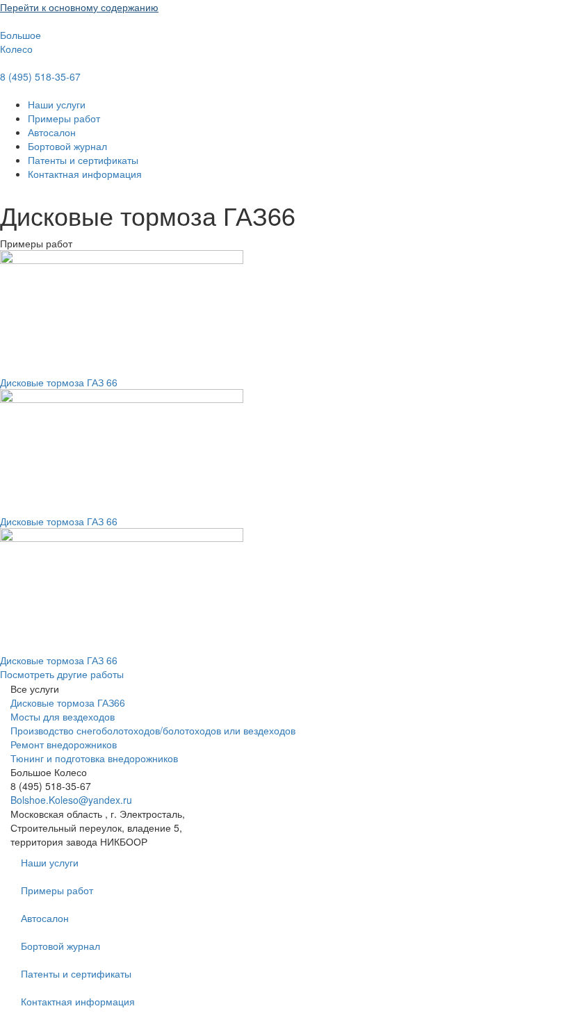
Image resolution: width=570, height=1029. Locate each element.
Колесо (16, 49)
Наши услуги (57, 104)
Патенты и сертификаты (83, 160)
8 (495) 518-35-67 (40, 76)
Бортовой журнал (67, 146)
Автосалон (52, 132)
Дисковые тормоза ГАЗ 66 (58, 382)
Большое (20, 35)
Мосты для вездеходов (62, 716)
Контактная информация (85, 174)
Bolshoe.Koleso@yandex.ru (71, 800)
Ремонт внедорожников (63, 744)
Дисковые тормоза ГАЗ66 (67, 702)
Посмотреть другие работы (62, 674)
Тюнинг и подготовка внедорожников (94, 758)
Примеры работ (64, 118)
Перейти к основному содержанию (79, 7)
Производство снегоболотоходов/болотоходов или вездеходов (152, 730)
